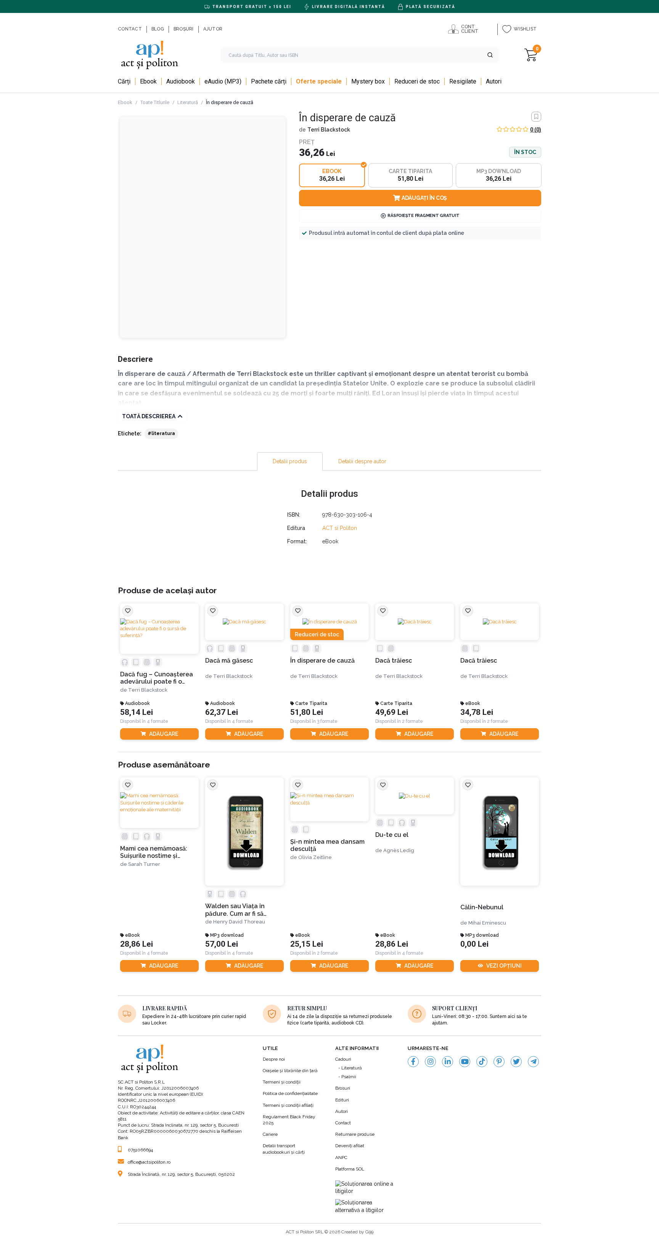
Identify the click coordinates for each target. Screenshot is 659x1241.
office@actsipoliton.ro (149, 1162)
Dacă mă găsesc (229, 660)
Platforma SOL (349, 1169)
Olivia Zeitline (315, 857)
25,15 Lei (306, 944)
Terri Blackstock (328, 130)
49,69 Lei (391, 712)
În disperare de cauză (322, 660)
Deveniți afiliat (349, 1145)
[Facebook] (413, 1061)
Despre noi (274, 1059)
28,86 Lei (136, 944)
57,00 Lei (221, 944)
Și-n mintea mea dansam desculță (327, 845)
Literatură (187, 102)
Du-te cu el (391, 834)
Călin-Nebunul (481, 907)
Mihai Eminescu (487, 923)
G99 (369, 1232)
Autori (341, 1111)
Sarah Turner (144, 864)
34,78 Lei (476, 712)
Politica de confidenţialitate (290, 1093)
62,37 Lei (221, 712)
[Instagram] (430, 1061)
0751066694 (140, 1150)
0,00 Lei (474, 944)
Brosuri (342, 1088)
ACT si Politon (339, 528)
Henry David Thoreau (239, 922)
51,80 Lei (306, 712)
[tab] (290, 461)
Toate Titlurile (154, 102)
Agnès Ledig (398, 850)
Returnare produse (355, 1134)
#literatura (161, 433)
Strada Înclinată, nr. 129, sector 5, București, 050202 (181, 1174)
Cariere (270, 1134)
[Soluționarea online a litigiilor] (365, 1187)
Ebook (125, 102)
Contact (343, 1122)
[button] (490, 54)
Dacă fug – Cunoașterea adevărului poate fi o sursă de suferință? (156, 678)
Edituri (342, 1100)
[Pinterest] (499, 1061)
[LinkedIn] (447, 1061)
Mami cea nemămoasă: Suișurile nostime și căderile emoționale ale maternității (155, 852)
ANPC (341, 1157)
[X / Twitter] (516, 1061)
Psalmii (348, 1076)
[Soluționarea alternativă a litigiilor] (365, 1206)
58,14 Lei (136, 712)
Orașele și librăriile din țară (290, 1070)
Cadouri (343, 1059)
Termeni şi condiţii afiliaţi (288, 1105)
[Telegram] (533, 1061)
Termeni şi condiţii (282, 1082)
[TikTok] (481, 1061)
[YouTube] (464, 1061)
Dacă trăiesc (393, 660)
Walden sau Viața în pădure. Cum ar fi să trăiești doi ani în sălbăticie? (235, 909)
